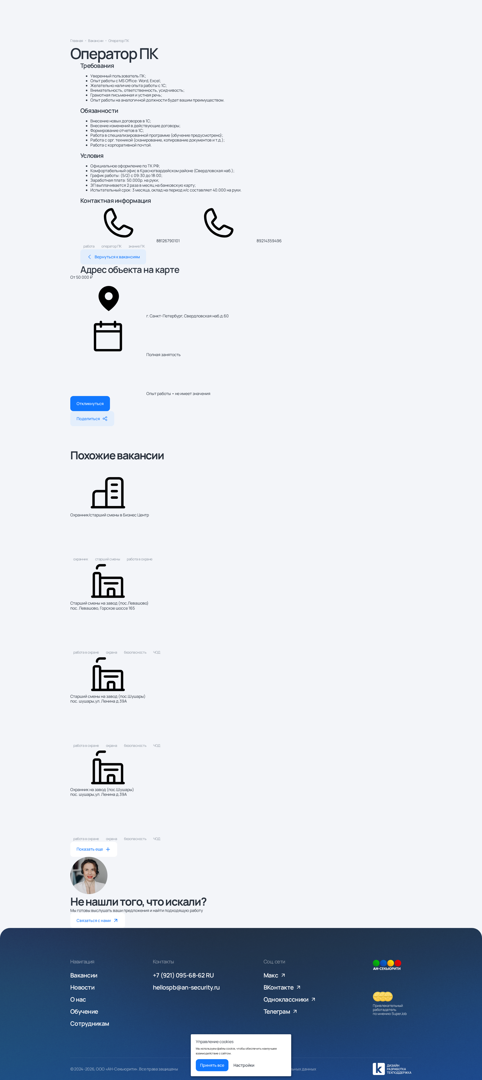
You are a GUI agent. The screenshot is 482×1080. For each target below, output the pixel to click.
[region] (241, 41)
